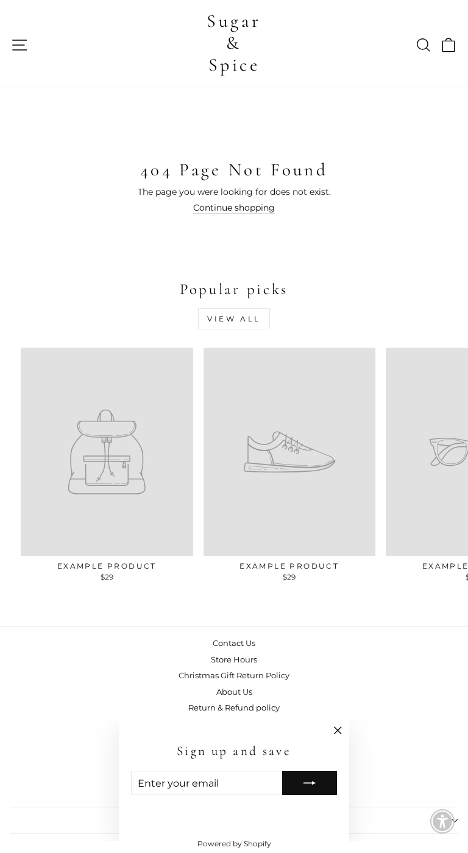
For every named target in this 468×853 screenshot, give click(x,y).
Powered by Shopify (234, 843)
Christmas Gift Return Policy (234, 675)
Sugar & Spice (234, 43)
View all (234, 318)
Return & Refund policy (234, 707)
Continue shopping (234, 207)
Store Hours (234, 659)
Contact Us (234, 643)
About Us (234, 692)
